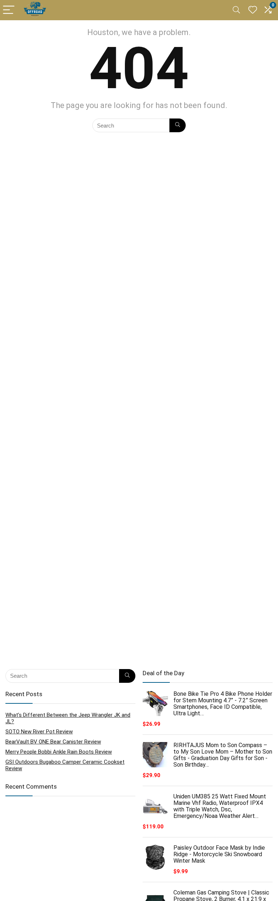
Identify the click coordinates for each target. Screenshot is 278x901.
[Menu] (8, 10)
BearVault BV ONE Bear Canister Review (53, 741)
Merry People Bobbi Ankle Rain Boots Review (58, 752)
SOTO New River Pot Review (39, 731)
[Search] (236, 10)
